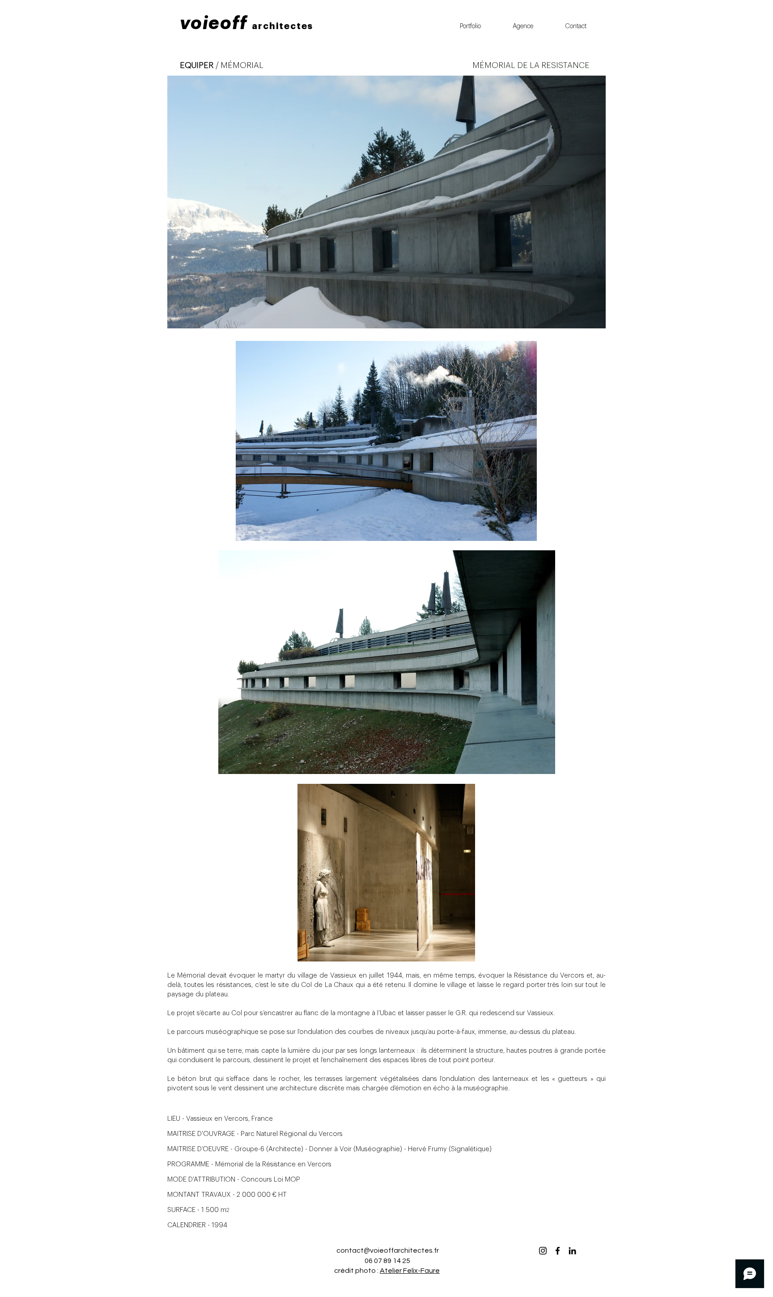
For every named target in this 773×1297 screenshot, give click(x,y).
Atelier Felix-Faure (410, 1270)
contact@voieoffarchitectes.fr (387, 1250)
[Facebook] (557, 1251)
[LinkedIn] (572, 1251)
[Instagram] (543, 1251)
